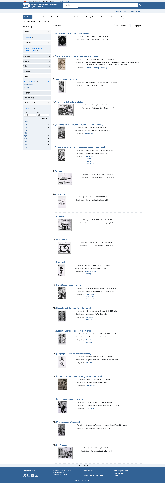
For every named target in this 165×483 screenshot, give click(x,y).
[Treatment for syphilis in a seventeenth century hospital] (80, 147)
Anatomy (88, 274)
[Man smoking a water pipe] (67, 79)
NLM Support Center (121, 471)
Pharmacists (90, 299)
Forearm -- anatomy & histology (96, 68)
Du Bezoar (59, 217)
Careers (116, 475)
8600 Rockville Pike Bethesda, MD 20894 (60, 473)
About (118, 11)
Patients (88, 159)
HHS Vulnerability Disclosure (93, 475)
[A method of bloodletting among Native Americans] (79, 376)
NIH (79, 480)
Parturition (89, 317)
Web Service (136, 11)
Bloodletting (90, 363)
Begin (25, 112)
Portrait (26, 87)
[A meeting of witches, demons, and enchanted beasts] (79, 124)
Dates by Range (28, 98)
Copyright (26, 93)
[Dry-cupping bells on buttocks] (69, 399)
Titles (25, 66)
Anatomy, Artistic (90, 271)
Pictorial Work (29, 84)
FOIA (85, 473)
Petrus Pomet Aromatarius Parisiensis (72, 33)
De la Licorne (60, 194)
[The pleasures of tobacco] (68, 422)
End (38, 112)
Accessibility (118, 473)
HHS (83, 480)
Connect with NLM (29, 471)
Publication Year (29, 103)
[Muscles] (60, 262)
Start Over (27, 17)
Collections (27, 43)
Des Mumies (61, 445)
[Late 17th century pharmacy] (69, 285)
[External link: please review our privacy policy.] (24, 475)
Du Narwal (59, 171)
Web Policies (88, 471)
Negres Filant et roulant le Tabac (69, 102)
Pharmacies (90, 297)
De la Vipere (61, 239)
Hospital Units (90, 163)
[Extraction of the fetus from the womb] (73, 308)
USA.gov (89, 480)
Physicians (89, 156)
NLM (75, 480)
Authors (26, 61)
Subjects (26, 56)
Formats (26, 32)
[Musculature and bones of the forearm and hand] (76, 56)
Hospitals (89, 161)
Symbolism (89, 134)
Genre (25, 76)
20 (136, 26)
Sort (121, 26)
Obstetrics (89, 319)
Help (126, 11)
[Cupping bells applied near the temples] (73, 354)
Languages (27, 71)
